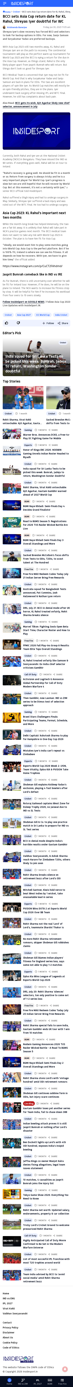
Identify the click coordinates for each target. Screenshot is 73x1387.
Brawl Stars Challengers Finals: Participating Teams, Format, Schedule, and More (45, 720)
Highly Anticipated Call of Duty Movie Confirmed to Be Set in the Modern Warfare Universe (44, 1244)
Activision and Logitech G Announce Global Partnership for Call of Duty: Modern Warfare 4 (43, 682)
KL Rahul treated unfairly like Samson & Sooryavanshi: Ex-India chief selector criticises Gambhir (45, 664)
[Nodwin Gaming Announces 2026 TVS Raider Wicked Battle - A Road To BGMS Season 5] (12, 1045)
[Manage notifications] (65, 1369)
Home (6, 1293)
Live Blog (28, 1103)
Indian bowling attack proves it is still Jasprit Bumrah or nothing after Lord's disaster (45, 1127)
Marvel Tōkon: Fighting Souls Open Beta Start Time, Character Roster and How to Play (46, 630)
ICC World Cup (43, 314)
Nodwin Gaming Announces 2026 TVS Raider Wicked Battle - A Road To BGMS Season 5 (45, 1048)
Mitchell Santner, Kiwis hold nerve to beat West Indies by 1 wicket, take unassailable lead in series (44, 893)
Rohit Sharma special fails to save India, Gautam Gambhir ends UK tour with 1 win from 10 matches (46, 1029)
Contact (7, 1322)
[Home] (22, 3)
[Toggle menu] (5, 3)
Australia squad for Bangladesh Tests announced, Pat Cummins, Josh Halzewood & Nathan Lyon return (44, 592)
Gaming (28, 430)
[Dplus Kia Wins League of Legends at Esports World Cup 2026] (12, 975)
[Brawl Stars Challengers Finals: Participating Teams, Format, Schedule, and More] (12, 718)
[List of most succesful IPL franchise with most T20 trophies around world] (12, 1258)
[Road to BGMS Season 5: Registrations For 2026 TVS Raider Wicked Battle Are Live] (12, 522)
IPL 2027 (8, 1303)
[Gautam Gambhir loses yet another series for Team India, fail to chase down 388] (12, 1107)
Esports (28, 445)
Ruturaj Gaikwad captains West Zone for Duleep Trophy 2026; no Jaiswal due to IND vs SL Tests (46, 807)
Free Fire (28, 569)
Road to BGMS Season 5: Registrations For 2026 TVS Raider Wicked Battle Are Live (45, 525)
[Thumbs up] (6, 322)
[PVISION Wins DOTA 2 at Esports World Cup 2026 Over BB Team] (12, 908)
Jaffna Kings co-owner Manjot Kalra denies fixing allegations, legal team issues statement (44, 1164)
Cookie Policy (10, 1342)
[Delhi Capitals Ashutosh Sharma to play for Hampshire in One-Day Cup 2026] (12, 735)
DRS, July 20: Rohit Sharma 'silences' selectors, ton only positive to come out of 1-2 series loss (46, 995)
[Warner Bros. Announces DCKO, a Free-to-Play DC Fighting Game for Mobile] (12, 434)
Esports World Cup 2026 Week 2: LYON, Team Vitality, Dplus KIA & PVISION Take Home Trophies (45, 769)
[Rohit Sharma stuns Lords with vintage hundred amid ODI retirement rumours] (12, 1077)
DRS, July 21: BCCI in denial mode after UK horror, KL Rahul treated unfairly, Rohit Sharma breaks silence (46, 611)
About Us (8, 1337)
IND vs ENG (9, 1298)
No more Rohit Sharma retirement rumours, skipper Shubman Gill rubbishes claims (46, 942)
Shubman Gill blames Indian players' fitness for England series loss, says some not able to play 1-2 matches (43, 961)
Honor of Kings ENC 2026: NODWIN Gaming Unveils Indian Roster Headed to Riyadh (46, 453)
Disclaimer (8, 1332)
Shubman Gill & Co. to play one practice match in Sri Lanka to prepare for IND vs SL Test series (46, 825)
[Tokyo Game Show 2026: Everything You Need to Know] (12, 1194)
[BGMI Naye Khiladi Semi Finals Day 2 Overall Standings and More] (12, 1062)
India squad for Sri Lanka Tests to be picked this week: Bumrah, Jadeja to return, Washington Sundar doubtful (35, 363)
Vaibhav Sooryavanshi (15, 1313)
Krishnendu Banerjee (17, 27)
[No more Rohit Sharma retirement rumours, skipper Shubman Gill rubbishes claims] (12, 940)
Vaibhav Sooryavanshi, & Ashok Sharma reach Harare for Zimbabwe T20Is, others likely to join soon (46, 859)
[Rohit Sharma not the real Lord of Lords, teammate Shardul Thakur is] (12, 923)
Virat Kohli (9, 1308)
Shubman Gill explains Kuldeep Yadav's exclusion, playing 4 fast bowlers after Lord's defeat (45, 788)
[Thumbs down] (18, 322)
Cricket (8, 314)
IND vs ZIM (23, 1384)
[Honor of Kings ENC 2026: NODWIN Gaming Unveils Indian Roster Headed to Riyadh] (12, 451)
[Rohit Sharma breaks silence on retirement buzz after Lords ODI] (12, 874)
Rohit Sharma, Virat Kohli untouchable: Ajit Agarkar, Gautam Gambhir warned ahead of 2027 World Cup (22, 421)
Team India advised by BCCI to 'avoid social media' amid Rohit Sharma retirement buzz (44, 1278)
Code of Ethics (11, 1347)
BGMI (26, 501)
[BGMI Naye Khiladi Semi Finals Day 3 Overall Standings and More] (12, 539)
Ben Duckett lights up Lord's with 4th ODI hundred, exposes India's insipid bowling (44, 1146)
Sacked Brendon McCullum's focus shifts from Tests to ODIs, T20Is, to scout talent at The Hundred (46, 558)
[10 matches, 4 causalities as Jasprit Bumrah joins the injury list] (12, 1179)
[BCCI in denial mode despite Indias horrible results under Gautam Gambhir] (12, 840)
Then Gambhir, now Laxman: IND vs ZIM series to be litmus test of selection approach (45, 701)
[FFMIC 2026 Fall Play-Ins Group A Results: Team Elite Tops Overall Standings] (12, 644)
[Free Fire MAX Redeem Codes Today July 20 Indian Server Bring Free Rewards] (12, 1009)
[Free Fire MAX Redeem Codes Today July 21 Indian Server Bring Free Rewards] (12, 573)
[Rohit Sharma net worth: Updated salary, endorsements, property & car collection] (12, 1209)
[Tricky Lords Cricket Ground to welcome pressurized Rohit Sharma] (12, 1224)
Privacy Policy (10, 1327)
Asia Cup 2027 (24, 314)
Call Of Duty (30, 674)
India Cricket (61, 314)
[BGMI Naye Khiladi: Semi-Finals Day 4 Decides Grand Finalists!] (12, 505)
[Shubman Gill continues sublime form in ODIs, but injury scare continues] (12, 1092)
